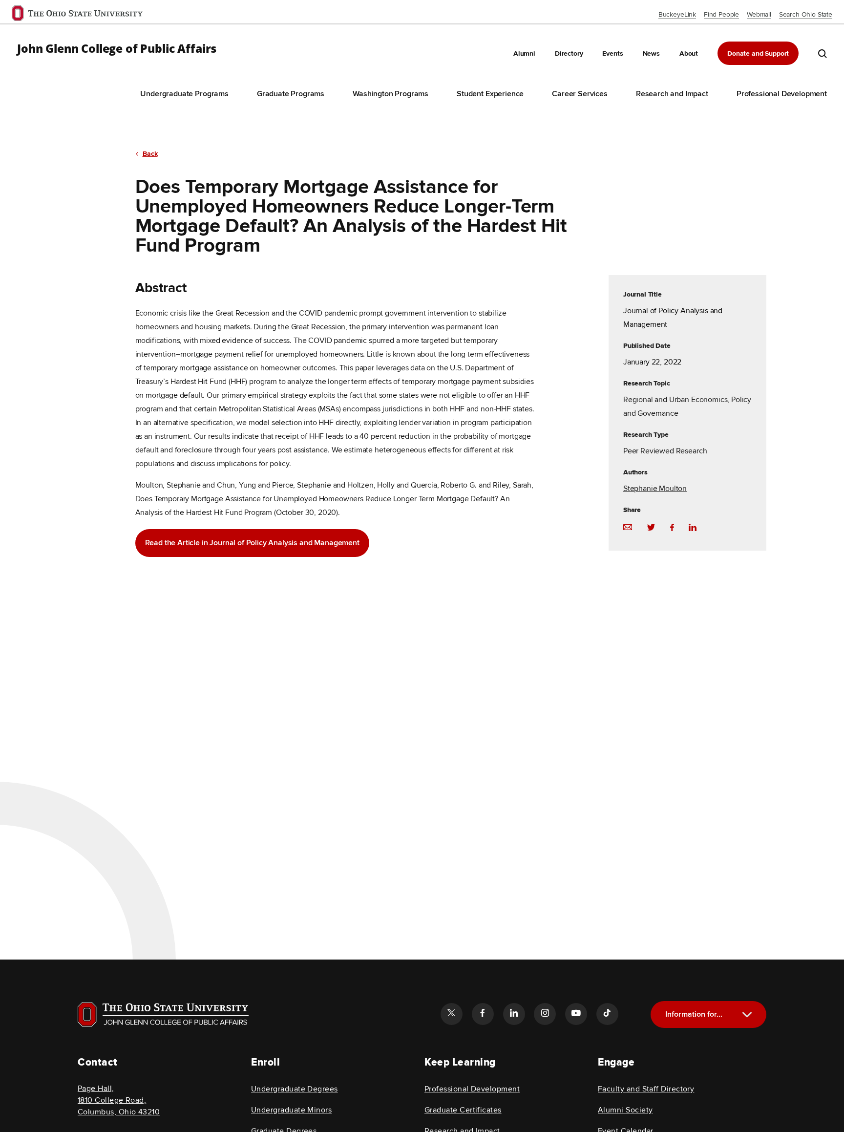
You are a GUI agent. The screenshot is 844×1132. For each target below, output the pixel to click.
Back (150, 154)
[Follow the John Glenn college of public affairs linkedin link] (513, 1013)
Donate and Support (758, 53)
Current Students (712, 1047)
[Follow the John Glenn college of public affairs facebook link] (482, 1013)
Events (612, 53)
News (651, 53)
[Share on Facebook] (672, 527)
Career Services (580, 94)
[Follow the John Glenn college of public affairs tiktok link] (607, 1013)
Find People (721, 14)
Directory (569, 53)
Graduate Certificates (463, 1110)
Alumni (524, 53)
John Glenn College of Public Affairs (116, 49)
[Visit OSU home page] (163, 1014)
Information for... (693, 1014)
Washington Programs (390, 94)
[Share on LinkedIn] (692, 527)
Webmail (759, 14)
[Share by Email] (627, 527)
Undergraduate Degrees (294, 1089)
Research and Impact (672, 94)
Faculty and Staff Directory (646, 1089)
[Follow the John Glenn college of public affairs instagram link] (544, 1013)
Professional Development (782, 94)
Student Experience (490, 94)
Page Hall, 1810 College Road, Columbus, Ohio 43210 (119, 1100)
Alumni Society (625, 1110)
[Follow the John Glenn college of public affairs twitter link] (451, 1013)
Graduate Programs (290, 94)
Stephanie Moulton (655, 488)
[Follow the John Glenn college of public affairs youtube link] (576, 1013)
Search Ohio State (805, 14)
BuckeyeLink (677, 14)
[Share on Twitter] (651, 527)
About (688, 53)
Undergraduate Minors (291, 1110)
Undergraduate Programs (184, 94)
